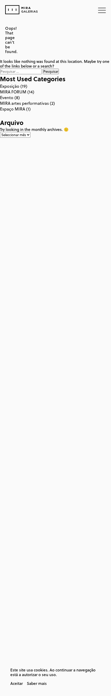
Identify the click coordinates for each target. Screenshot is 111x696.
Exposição (9, 86)
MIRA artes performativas (24, 103)
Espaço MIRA (12, 109)
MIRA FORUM (13, 92)
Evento (6, 97)
